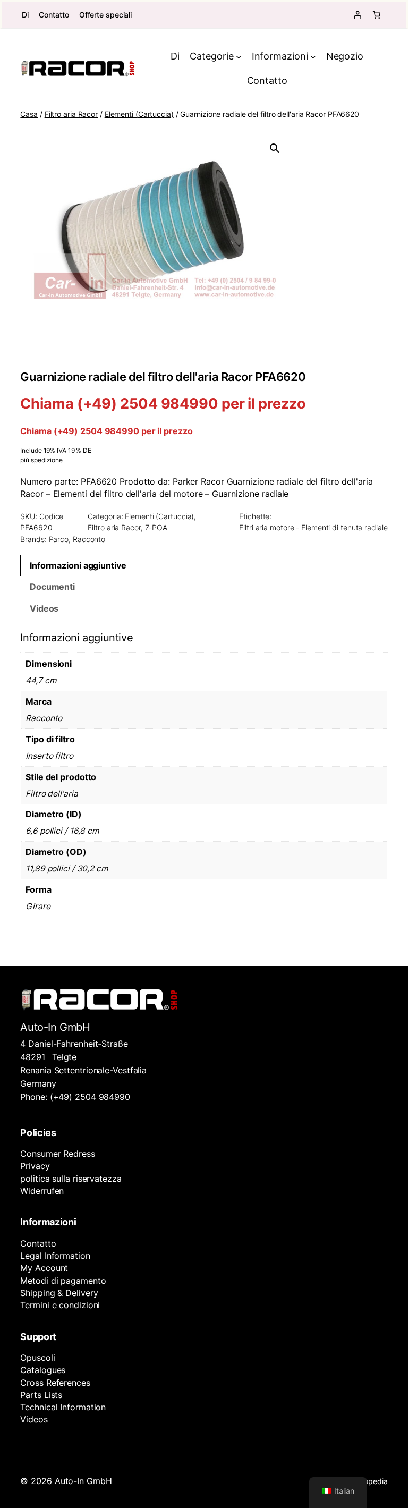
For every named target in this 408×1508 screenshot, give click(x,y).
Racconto (89, 539)
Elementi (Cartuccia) (139, 113)
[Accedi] (357, 14)
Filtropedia (370, 1481)
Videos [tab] (44, 609)
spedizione (47, 460)
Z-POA (156, 527)
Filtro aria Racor (71, 113)
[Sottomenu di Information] (313, 57)
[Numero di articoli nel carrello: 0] (376, 14)
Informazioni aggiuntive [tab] (78, 566)
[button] (274, 148)
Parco (59, 539)
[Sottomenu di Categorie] (239, 57)
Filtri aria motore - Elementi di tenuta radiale (313, 527)
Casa (29, 113)
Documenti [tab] (52, 587)
